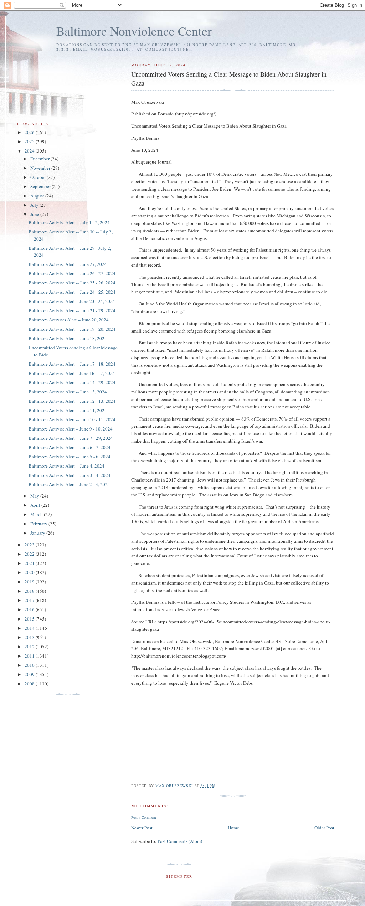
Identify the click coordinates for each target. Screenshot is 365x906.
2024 (30, 151)
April (35, 505)
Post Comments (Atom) (180, 841)
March (37, 514)
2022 (30, 554)
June (35, 214)
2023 (30, 544)
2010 (30, 665)
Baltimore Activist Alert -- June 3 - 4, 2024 (69, 475)
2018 (30, 591)
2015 (30, 619)
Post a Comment (143, 817)
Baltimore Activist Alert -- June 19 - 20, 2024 (72, 329)
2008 (30, 683)
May (35, 496)
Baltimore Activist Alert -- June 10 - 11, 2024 (72, 419)
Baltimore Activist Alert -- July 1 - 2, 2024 (69, 222)
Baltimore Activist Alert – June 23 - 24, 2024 (72, 301)
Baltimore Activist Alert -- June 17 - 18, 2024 (72, 364)
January (38, 533)
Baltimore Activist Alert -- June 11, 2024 (68, 410)
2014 (30, 628)
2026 (30, 132)
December (40, 158)
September (41, 186)
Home (233, 827)
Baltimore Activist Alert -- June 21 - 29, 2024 (72, 310)
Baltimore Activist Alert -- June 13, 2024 (68, 391)
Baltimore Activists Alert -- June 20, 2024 (69, 319)
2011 (30, 656)
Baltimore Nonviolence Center (134, 30)
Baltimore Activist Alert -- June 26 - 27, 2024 (72, 273)
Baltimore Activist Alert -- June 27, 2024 (68, 264)
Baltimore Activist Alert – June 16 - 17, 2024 (72, 373)
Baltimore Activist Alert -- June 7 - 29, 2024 (71, 438)
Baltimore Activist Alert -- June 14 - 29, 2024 (72, 382)
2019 (30, 581)
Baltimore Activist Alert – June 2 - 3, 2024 (69, 484)
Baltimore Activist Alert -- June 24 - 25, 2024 (72, 292)
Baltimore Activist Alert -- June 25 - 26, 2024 (72, 282)
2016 (30, 609)
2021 (30, 563)
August (37, 195)
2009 (30, 674)
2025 (30, 141)
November (40, 168)
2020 (30, 572)
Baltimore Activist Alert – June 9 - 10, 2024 (71, 429)
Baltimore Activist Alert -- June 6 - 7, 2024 (69, 447)
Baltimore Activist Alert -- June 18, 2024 (68, 338)
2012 (30, 646)
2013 (30, 637)
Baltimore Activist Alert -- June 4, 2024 (66, 466)
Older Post (324, 827)
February (39, 523)
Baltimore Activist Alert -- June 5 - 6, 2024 (69, 456)
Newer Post (142, 827)
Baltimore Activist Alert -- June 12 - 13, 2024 (72, 401)
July (35, 205)
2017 (30, 600)
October (38, 177)
